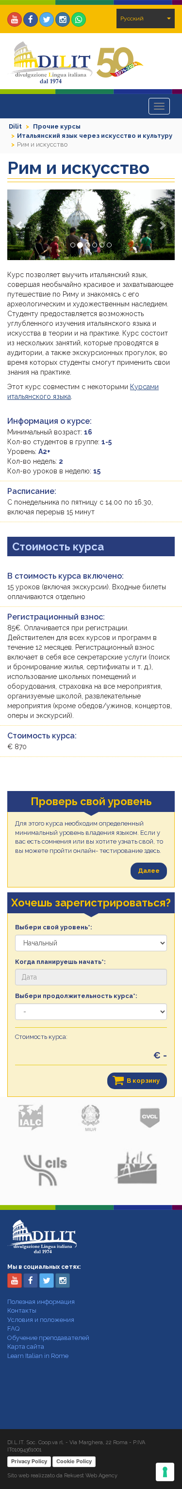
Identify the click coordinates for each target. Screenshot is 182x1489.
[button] (20, 224)
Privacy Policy (29, 1461)
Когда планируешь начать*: (60, 961)
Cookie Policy (74, 1461)
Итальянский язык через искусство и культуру (94, 135)
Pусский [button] (132, 18)
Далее (149, 870)
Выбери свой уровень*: (53, 927)
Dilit (15, 126)
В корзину (143, 1080)
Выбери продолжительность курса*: (76, 995)
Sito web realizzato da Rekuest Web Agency (62, 1475)
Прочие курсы (57, 126)
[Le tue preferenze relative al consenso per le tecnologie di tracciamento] (165, 1472)
